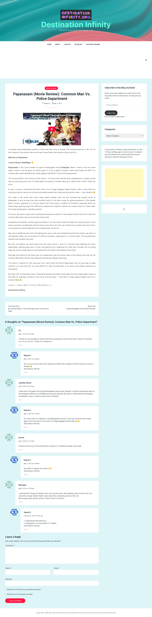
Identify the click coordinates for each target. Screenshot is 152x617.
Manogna (22, 485)
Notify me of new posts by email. (20, 594)
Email (57, 568)
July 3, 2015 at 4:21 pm (26, 334)
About (57, 44)
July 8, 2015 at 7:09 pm (26, 488)
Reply (20, 345)
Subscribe (111, 113)
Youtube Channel (93, 44)
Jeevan (21, 438)
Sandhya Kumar (25, 383)
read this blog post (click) (122, 157)
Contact (67, 44)
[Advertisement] (74, 62)
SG (20, 330)
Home (49, 44)
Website (8, 579)
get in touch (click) (125, 152)
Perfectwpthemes (109, 613)
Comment (9, 545)
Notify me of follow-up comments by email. (24, 589)
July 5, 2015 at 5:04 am (31, 463)
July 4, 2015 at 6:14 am (31, 414)
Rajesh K (27, 355)
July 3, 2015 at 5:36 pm (31, 359)
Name (8, 568)
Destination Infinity (76, 24)
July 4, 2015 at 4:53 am (26, 386)
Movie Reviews (51, 88)
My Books (78, 44)
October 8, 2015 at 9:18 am (33, 516)
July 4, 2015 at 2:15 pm (26, 441)
